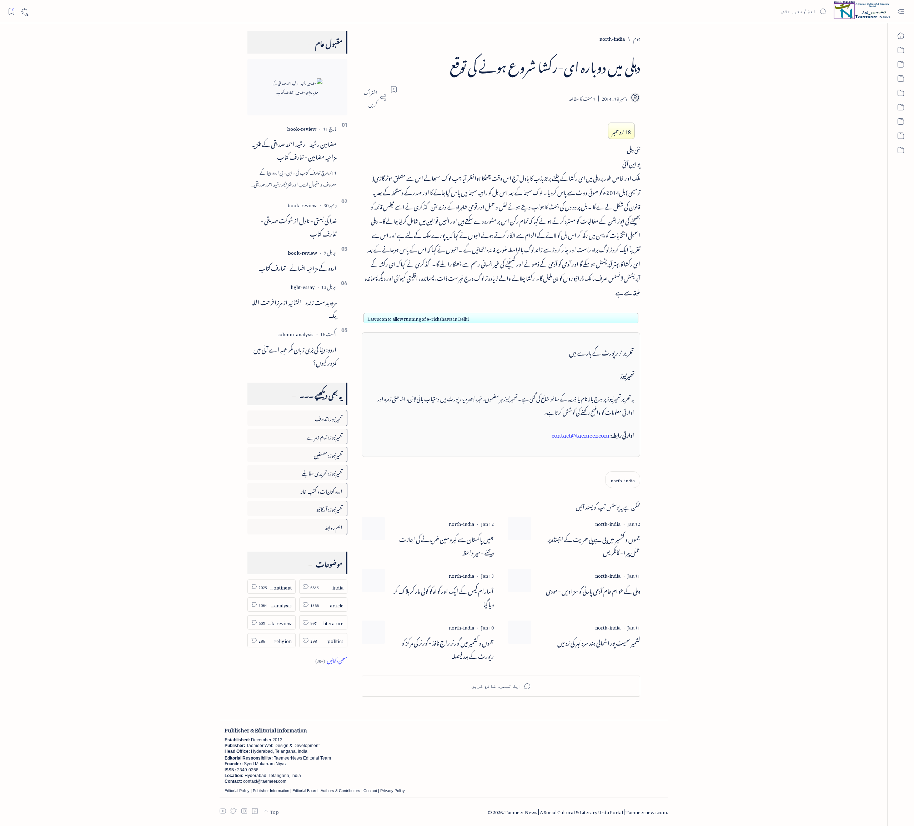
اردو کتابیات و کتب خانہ (321, 490)
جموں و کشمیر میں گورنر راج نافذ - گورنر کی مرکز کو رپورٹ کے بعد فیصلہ (448, 648)
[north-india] (622, 479)
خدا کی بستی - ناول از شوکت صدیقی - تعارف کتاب (299, 226)
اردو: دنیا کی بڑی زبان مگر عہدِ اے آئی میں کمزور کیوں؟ (295, 355)
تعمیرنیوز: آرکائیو (329, 508)
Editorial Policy (237, 790)
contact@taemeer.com (580, 434)
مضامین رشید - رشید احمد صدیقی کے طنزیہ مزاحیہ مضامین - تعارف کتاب (294, 149)
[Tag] (608, 523)
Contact (370, 790)
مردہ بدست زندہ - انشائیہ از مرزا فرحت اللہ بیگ (294, 308)
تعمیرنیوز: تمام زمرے (324, 436)
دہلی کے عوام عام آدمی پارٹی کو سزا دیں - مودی (593, 590)
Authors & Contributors (340, 790)
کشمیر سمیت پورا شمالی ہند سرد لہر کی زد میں (598, 641)
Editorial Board (304, 790)
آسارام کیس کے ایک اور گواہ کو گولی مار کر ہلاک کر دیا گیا (443, 596)
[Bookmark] (11, 11)
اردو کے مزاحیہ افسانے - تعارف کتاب (297, 266)
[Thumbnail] (519, 528)
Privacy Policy (392, 790)
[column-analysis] (295, 333)
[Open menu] (900, 11)
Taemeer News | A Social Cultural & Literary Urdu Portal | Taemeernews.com (585, 811)
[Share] (374, 97)
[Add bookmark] (393, 89)
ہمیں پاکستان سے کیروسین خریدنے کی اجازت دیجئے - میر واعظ (446, 545)
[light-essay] (303, 286)
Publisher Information (271, 790)
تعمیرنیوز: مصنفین (328, 454)
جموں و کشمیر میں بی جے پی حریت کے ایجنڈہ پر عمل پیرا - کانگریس (593, 545)
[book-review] (301, 127)
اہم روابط (333, 526)
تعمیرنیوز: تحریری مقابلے (322, 472)
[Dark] (24, 11)
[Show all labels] (331, 659)
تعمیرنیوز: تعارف (328, 418)
